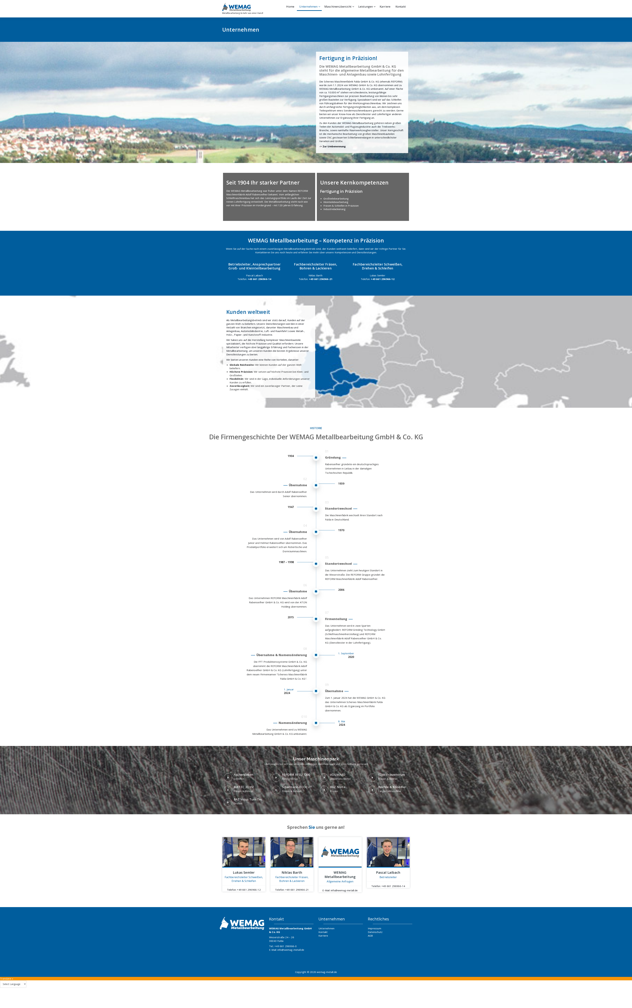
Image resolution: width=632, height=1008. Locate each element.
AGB (370, 935)
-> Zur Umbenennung (332, 146)
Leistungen (365, 6)
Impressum (374, 928)
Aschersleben (243, 775)
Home (290, 6)
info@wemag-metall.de (290, 949)
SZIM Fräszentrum (391, 775)
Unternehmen (308, 6)
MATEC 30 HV (244, 787)
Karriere (385, 6)
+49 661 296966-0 (286, 946)
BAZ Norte (337, 787)
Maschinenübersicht (338, 6)
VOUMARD (337, 775)
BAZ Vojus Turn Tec (248, 799)
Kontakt (400, 6)
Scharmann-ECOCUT (297, 787)
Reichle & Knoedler (392, 787)
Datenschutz (375, 932)
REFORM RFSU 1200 (296, 775)
